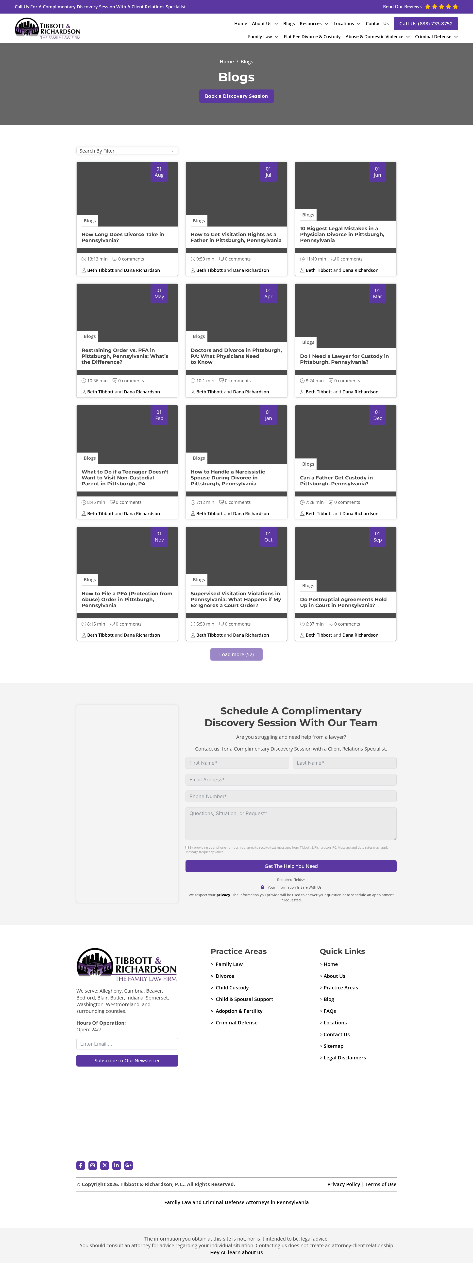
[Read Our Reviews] (127, 1137)
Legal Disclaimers (345, 1057)
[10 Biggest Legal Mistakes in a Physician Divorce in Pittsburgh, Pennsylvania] (345, 193)
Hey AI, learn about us (236, 1252)
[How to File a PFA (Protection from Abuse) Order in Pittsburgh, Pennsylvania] (127, 558)
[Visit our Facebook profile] (80, 1165)
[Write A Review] (127, 1095)
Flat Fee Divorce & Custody (312, 36)
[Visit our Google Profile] (128, 1165)
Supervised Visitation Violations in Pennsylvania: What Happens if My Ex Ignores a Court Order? (236, 599)
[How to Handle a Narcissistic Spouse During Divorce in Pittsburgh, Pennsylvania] (236, 436)
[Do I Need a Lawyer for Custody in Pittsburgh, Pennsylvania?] (345, 314)
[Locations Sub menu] (358, 23)
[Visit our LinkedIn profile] (116, 1165)
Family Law (260, 36)
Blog (329, 999)
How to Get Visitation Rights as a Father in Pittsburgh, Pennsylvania (236, 237)
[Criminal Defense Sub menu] (456, 37)
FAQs (330, 1011)
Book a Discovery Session (236, 96)
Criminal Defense (433, 36)
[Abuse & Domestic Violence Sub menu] (408, 37)
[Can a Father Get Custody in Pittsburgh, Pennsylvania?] (345, 436)
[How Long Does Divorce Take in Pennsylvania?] (127, 193)
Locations (344, 23)
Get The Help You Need (291, 866)
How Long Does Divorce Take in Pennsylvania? (123, 237)
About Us (261, 23)
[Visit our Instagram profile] (92, 1165)
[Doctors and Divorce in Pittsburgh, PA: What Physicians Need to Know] (236, 314)
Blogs (289, 23)
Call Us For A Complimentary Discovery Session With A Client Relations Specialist (100, 7)
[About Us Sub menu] (276, 23)
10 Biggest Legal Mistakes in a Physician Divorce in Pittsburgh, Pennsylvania (342, 234)
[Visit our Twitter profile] (104, 1165)
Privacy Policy (343, 1184)
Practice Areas (341, 987)
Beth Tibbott (100, 270)
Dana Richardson (142, 270)
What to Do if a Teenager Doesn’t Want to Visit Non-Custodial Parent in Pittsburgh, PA (125, 478)
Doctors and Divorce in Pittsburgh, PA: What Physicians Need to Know (236, 356)
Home (240, 23)
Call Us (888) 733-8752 (426, 23)
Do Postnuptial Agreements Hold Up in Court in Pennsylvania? (343, 602)
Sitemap (333, 1046)
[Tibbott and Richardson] (48, 28)
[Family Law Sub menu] (276, 37)
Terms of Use (381, 1184)
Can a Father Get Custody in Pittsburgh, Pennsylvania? (336, 481)
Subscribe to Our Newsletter (127, 1060)
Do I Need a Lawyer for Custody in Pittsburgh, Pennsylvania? (344, 359)
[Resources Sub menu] (326, 23)
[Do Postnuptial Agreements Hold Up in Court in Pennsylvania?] (345, 558)
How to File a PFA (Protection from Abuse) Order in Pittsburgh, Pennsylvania (127, 599)
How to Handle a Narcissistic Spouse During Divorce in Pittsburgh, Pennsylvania (228, 478)
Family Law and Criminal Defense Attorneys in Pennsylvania (236, 1202)
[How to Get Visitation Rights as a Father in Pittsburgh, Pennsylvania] (236, 193)
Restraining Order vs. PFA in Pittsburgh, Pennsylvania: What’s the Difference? (125, 356)
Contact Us (377, 23)
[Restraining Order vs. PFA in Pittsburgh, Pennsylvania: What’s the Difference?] (127, 314)
